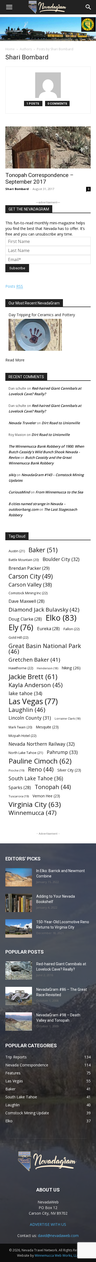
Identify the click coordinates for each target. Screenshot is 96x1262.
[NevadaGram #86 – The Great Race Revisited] (18, 996)
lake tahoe (25, 693)
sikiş (12, 474)
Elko (61, 618)
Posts (14, 286)
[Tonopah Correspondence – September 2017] (48, 147)
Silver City (69, 770)
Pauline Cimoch (40, 761)
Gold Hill (18, 637)
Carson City (31, 576)
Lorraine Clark (68, 718)
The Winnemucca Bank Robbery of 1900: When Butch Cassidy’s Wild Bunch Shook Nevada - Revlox (46, 452)
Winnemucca (33, 812)
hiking (71, 667)
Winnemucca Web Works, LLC (57, 1255)
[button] (9, 7)
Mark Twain (20, 727)
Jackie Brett (33, 676)
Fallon (71, 628)
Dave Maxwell (27, 601)
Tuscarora (19, 796)
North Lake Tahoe (26, 752)
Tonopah (53, 787)
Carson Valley (30, 584)
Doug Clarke (25, 619)
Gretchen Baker (34, 659)
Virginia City (35, 804)
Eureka (48, 629)
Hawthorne (21, 668)
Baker (43, 550)
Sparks (20, 787)
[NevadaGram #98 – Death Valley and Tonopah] (18, 1021)
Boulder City (61, 559)
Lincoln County (30, 718)
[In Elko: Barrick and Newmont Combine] (18, 877)
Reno (41, 769)
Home (10, 49)
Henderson (47, 668)
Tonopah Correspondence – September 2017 (39, 178)
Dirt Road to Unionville (61, 422)
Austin (17, 551)
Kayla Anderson (36, 685)
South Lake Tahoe (36, 778)
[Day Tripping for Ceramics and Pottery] (35, 349)
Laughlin (27, 709)
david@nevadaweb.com (58, 1235)
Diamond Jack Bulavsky (44, 609)
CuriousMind (19, 492)
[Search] (88, 7)
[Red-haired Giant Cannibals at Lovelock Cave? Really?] (18, 970)
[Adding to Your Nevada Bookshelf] (18, 903)
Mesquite (47, 726)
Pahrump (62, 752)
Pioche (16, 770)
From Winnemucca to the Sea (59, 492)
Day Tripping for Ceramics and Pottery (42, 314)
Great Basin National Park (45, 648)
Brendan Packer (29, 568)
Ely (21, 627)
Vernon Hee (46, 795)
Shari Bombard (17, 189)
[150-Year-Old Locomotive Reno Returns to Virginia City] (18, 928)
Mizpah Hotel (22, 735)
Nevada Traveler (22, 422)
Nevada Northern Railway (42, 744)
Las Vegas (33, 701)
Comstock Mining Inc (28, 593)
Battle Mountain (24, 560)
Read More (15, 359)
